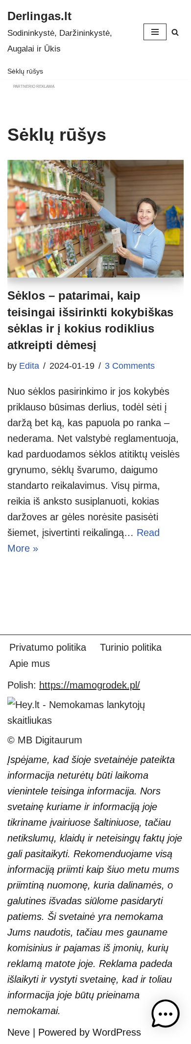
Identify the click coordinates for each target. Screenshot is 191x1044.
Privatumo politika (47, 647)
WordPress (117, 1032)
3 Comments (130, 366)
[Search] (175, 32)
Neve (18, 1032)
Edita (29, 366)
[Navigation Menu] (155, 32)
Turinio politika (131, 647)
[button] (165, 1016)
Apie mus (29, 663)
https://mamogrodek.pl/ (89, 685)
